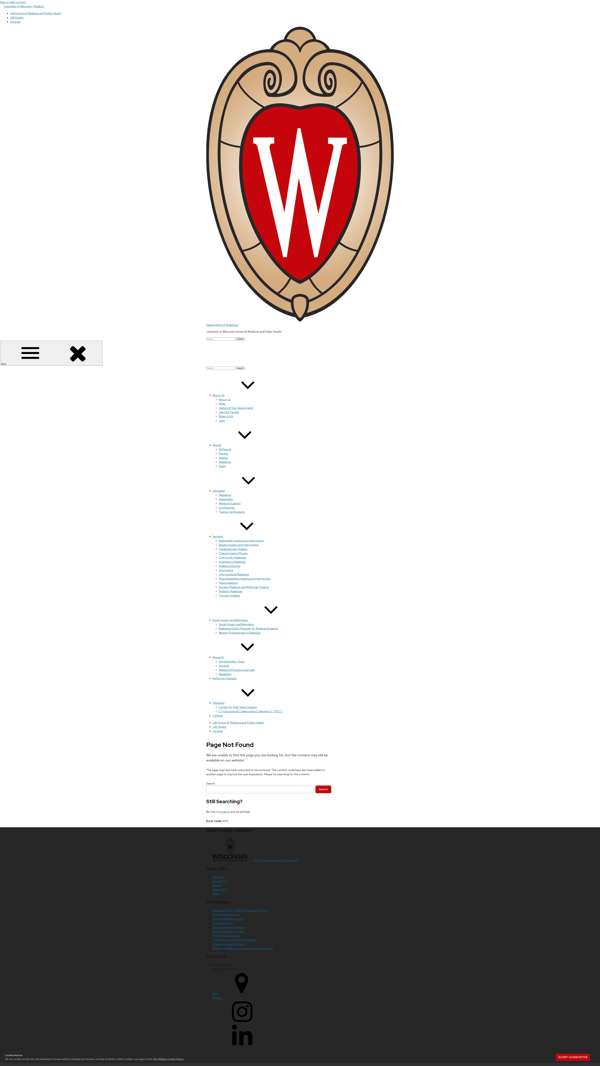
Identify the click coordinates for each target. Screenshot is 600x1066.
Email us (217, 998)
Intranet (15, 22)
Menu (4, 364)
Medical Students (230, 503)
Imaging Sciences (229, 566)
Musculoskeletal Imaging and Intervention (245, 578)
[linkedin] (242, 1047)
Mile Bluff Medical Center (228, 931)
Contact (217, 715)
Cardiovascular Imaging (233, 549)
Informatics (226, 570)
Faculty (223, 453)
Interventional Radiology (234, 574)
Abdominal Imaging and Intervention (241, 540)
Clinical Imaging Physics (233, 553)
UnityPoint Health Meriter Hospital (234, 940)
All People (225, 449)
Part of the (275, 860)
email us (225, 812)
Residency (225, 495)
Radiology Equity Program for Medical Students (248, 628)
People (216, 445)
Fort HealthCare (222, 923)
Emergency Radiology (232, 562)
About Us (218, 395)
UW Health (17, 17)
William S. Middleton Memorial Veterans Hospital (242, 948)
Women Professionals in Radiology (240, 633)
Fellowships (226, 499)
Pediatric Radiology (230, 591)
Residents (225, 462)
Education (218, 491)
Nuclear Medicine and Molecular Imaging (244, 587)
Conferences (227, 507)
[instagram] (242, 1022)
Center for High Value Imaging (238, 707)
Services (224, 666)
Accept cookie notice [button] (573, 1057)
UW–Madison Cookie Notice (168, 1059)
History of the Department (236, 408)
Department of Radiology (222, 325)
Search (210, 783)
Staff (222, 466)
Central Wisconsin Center (228, 919)
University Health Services (228, 944)
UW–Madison (24, 6)
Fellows (223, 458)
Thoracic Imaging (229, 595)
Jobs (222, 420)
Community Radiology (232, 557)
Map (215, 993)
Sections (217, 536)
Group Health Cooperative (229, 927)
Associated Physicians (225, 914)
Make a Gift (226, 416)
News (222, 404)
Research (218, 657)
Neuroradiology (228, 583)
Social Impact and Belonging (230, 620)
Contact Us (219, 881)
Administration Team (232, 661)
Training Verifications (232, 512)
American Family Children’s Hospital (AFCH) (239, 910)
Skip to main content (13, 2)
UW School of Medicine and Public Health (35, 13)
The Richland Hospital (226, 935)
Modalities (225, 674)
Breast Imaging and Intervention (239, 545)
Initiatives (218, 703)
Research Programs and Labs (237, 670)
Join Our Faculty (229, 412)
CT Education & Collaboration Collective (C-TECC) (250, 711)
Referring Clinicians (224, 678)
